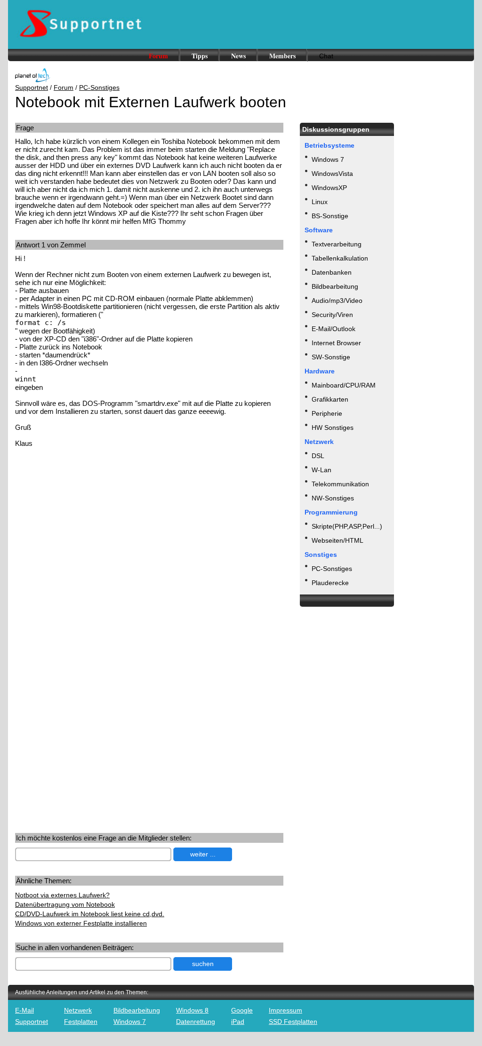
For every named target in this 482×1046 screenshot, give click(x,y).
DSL (318, 456)
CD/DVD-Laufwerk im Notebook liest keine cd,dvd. (89, 914)
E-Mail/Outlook (333, 329)
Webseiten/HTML (337, 540)
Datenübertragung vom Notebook (65, 904)
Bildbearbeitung (335, 286)
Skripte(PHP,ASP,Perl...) (347, 526)
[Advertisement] (94, 528)
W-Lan (321, 470)
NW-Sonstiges (333, 498)
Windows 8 (192, 1010)
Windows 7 (328, 159)
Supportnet (31, 87)
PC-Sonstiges (99, 87)
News (238, 56)
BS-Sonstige (330, 216)
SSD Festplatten (293, 1021)
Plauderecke (330, 582)
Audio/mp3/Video (337, 300)
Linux (320, 202)
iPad (237, 1021)
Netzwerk (78, 1010)
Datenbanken (332, 272)
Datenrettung (195, 1021)
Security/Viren (332, 314)
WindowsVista (332, 173)
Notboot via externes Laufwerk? (62, 895)
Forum (158, 56)
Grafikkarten (330, 399)
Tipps (200, 56)
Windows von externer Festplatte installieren (81, 923)
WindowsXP (329, 187)
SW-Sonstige (331, 357)
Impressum (285, 1010)
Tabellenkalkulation (340, 258)
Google (242, 1010)
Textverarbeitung (337, 244)
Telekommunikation (340, 484)
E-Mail (24, 1010)
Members (282, 56)
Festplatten (80, 1021)
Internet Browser (336, 343)
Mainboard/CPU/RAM (344, 385)
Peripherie (327, 413)
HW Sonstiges (332, 427)
